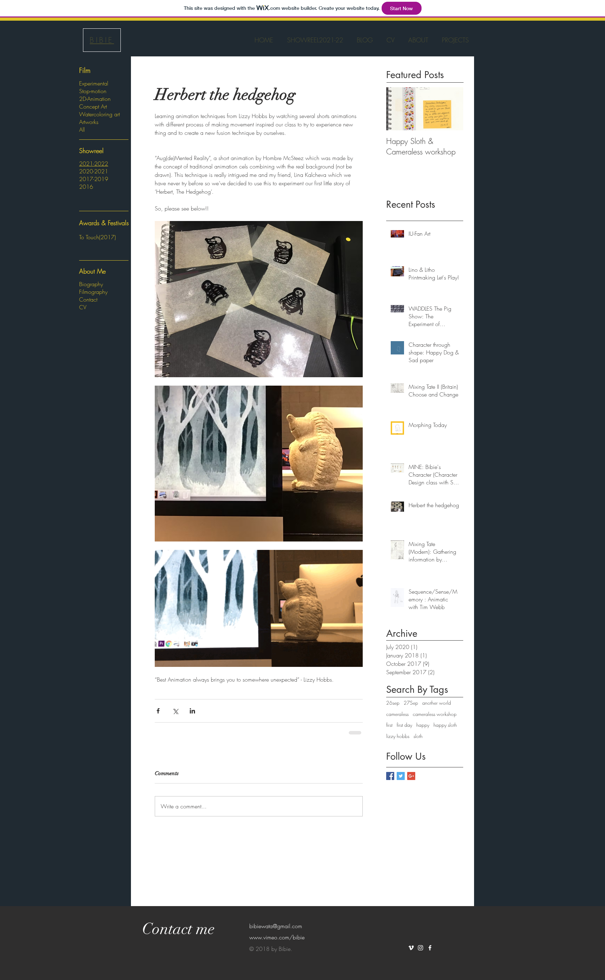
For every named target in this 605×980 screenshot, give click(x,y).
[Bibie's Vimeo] (411, 947)
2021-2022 (93, 163)
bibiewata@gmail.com (275, 926)
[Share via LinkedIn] (192, 711)
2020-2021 (93, 171)
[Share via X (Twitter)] (175, 711)
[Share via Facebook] (158, 711)
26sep (392, 702)
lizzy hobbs (397, 736)
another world (436, 702)
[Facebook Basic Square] (390, 776)
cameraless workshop (435, 714)
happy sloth (445, 725)
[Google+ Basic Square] (411, 776)
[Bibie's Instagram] (420, 947)
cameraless (397, 714)
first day (404, 725)
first (389, 725)
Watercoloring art (99, 114)
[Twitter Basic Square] (401, 776)
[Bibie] (429, 947)
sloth (418, 736)
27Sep (411, 702)
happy (422, 725)
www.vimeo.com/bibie (277, 937)
